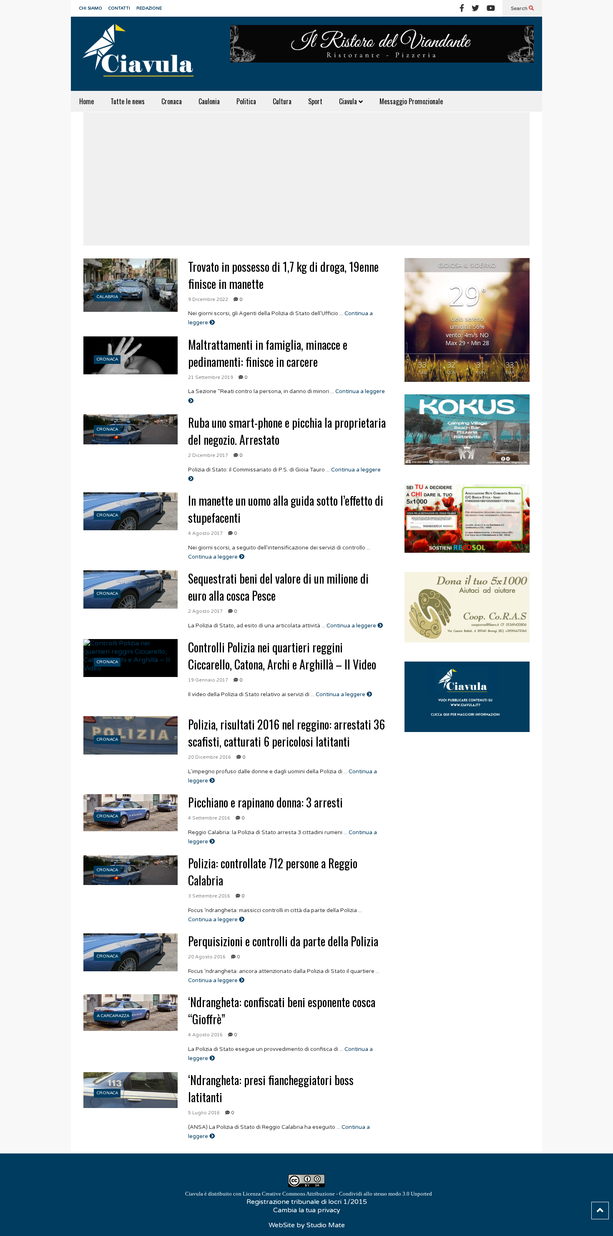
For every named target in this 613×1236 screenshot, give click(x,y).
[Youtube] (491, 8)
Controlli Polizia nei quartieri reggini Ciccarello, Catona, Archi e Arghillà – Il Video (282, 656)
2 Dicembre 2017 (208, 455)
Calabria (107, 296)
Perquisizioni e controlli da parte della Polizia (283, 941)
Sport (315, 101)
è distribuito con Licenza (308, 1194)
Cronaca (171, 101)
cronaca (107, 359)
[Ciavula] (141, 54)
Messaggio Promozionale (411, 101)
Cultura (282, 101)
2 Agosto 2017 (205, 611)
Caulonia (209, 101)
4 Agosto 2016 (205, 1035)
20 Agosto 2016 (207, 957)
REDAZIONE (149, 8)
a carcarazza (113, 1015)
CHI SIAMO (90, 8)
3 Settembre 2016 (209, 896)
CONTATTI (119, 8)
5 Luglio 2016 (204, 1113)
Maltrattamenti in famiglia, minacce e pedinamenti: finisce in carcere (267, 353)
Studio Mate (325, 1225)
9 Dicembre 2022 (208, 299)
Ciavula (349, 101)
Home (86, 101)
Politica (246, 101)
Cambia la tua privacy (306, 1210)
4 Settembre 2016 (209, 818)
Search (520, 8)
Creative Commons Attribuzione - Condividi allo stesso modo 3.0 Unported (347, 1194)
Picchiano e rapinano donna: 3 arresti (265, 802)
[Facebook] (462, 8)
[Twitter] (475, 8)
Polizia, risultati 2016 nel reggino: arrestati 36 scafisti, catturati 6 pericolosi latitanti (286, 733)
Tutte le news (128, 101)
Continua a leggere (213, 557)
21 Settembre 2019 (210, 377)
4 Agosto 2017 (205, 533)
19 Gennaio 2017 (208, 680)
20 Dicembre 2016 (209, 757)
